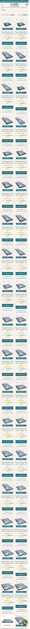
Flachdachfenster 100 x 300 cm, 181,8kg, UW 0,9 (7, 497)
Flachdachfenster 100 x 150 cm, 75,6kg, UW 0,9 (21, 430)
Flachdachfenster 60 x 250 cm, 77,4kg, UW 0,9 (8, 262)
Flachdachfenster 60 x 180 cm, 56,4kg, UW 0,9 (8, 228)
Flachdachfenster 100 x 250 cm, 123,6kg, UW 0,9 (21, 464)
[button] (7, 43)
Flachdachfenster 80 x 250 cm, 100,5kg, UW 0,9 (8, 396)
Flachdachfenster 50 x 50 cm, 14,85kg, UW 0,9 (21, 97)
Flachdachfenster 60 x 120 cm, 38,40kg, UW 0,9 (8, 195)
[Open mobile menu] (2, 5)
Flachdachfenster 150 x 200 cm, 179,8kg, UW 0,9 (7, 596)
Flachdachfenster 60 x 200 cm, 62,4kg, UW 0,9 (21, 228)
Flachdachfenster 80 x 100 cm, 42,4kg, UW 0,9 (21, 296)
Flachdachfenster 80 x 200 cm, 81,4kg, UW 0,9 (21, 363)
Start (2, 15)
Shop (7, 15)
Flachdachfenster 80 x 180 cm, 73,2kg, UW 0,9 (8, 363)
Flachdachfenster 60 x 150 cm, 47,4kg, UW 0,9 (21, 195)
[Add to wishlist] (11, 20)
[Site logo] (14, 5)
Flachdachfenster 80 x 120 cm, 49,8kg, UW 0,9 (8, 329)
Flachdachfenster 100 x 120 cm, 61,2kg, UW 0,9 (7, 430)
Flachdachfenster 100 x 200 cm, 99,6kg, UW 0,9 (7, 464)
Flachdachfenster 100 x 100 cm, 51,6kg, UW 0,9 (21, 396)
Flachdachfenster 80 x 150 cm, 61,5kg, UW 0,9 (21, 329)
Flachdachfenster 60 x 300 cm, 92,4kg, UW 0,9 (21, 262)
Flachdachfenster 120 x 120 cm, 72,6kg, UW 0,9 (21, 497)
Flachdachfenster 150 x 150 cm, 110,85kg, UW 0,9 (21, 563)
